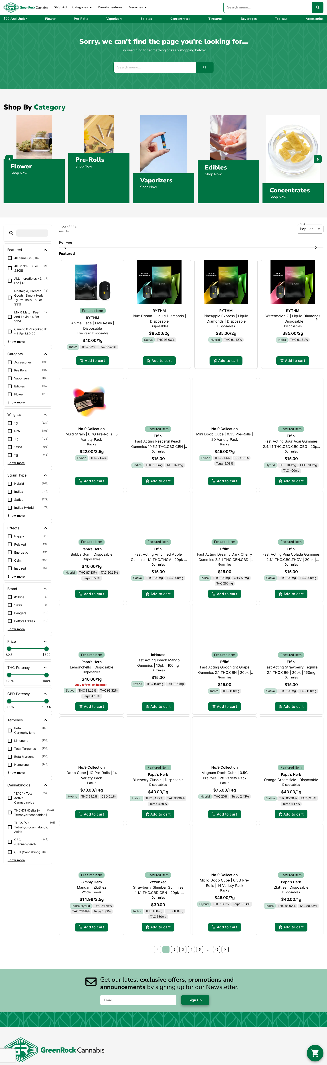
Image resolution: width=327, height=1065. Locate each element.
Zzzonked (158, 979)
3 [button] (183, 1047)
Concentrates (290, 190)
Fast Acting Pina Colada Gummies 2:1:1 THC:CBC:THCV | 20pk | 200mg (291, 656)
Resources (135, 7)
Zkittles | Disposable (291, 985)
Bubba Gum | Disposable (91, 651)
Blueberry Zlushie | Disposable (158, 877)
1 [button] (166, 1047)
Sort (302, 232)
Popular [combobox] (306, 237)
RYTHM (92, 415)
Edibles (216, 167)
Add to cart (95, 458)
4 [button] (191, 1047)
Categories (80, 7)
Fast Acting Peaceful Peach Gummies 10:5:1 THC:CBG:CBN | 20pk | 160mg (158, 544)
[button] (11, 241)
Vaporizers (156, 180)
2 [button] (174, 1047)
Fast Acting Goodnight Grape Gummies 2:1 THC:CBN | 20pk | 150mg (224, 770)
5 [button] (200, 1047)
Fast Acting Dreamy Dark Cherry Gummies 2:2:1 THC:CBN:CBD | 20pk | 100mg (224, 656)
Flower (21, 166)
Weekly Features (110, 7)
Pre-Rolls (89, 160)
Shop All (60, 7)
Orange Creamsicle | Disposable (291, 877)
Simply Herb (91, 979)
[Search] (317, 7)
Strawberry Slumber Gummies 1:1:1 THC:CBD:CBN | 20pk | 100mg (158, 990)
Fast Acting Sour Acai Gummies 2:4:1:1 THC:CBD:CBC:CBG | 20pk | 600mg (291, 544)
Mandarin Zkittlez (91, 985)
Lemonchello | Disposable (91, 764)
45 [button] (217, 1047)
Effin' (158, 533)
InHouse (158, 752)
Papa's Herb (91, 646)
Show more (16, 350)
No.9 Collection (91, 526)
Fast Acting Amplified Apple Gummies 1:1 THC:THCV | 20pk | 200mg (158, 656)
